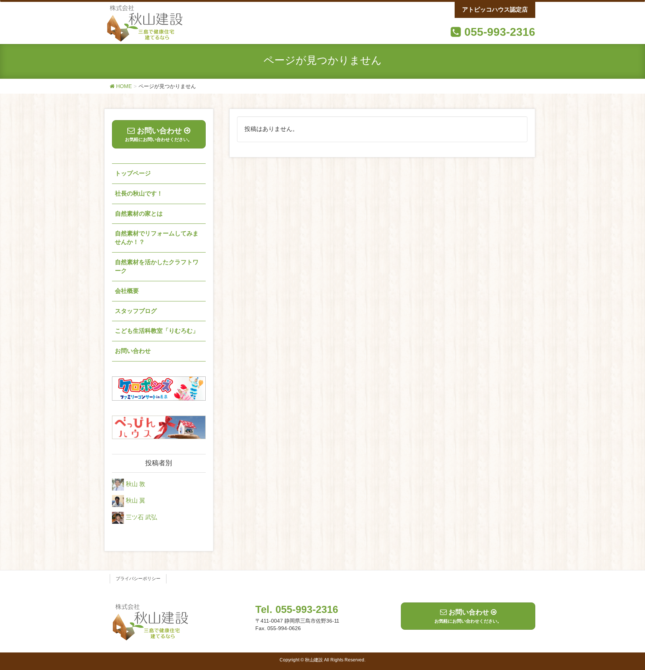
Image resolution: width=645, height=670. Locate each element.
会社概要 (127, 291)
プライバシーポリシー (138, 578)
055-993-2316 (499, 32)
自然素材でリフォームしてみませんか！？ (157, 237)
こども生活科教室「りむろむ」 (157, 331)
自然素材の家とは (139, 213)
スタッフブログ (136, 311)
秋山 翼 (135, 501)
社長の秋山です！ (139, 193)
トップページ (133, 173)
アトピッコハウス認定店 (495, 9)
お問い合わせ (133, 351)
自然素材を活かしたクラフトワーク (157, 266)
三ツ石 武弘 (141, 517)
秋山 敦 (135, 484)
